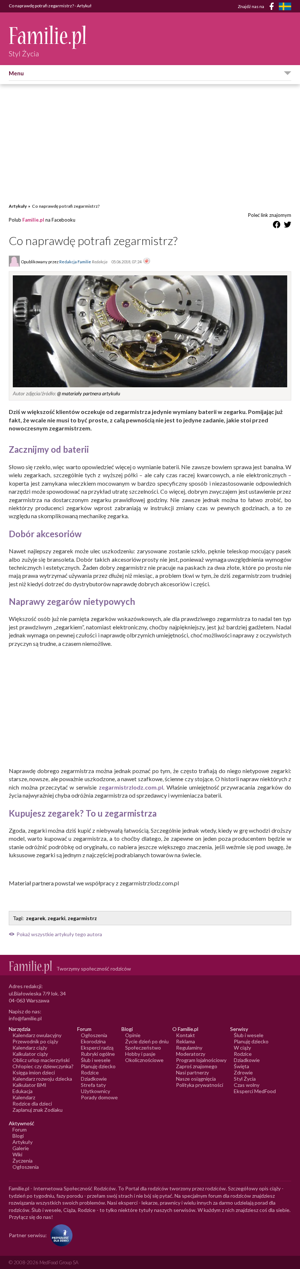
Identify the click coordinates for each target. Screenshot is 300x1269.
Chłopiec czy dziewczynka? (43, 1066)
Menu (16, 73)
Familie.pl (33, 220)
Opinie (132, 1035)
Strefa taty (93, 1085)
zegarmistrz (82, 918)
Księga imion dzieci (33, 1072)
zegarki (56, 918)
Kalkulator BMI (29, 1085)
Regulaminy (189, 1047)
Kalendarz (23, 1097)
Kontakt (185, 1035)
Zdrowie (243, 1072)
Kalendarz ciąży (29, 1047)
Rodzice (90, 1072)
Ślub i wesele (95, 1060)
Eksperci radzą (97, 1047)
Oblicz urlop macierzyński (41, 1060)
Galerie (20, 1148)
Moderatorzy (190, 1054)
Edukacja (22, 1091)
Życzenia (22, 1160)
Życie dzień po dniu (147, 1041)
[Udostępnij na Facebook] (276, 225)
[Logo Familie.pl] (48, 37)
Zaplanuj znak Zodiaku (37, 1110)
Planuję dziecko (98, 1066)
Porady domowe (99, 1097)
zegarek (35, 918)
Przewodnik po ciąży (35, 1041)
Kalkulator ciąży (30, 1054)
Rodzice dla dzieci (32, 1103)
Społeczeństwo (143, 1047)
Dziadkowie (94, 1079)
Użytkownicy (95, 1091)
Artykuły (18, 206)
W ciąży (242, 1047)
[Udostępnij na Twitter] (287, 225)
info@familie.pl (25, 1018)
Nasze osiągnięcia (196, 1079)
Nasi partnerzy (192, 1072)
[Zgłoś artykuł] (146, 261)
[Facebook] (273, 7)
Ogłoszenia (94, 1035)
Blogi (18, 1136)
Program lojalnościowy (201, 1060)
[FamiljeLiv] (285, 6)
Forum (19, 1129)
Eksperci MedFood (255, 1091)
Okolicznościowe (144, 1060)
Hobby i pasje (140, 1054)
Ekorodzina (93, 1041)
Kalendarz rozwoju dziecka (42, 1079)
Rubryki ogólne (98, 1054)
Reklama (185, 1041)
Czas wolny (246, 1085)
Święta (241, 1066)
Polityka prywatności (199, 1085)
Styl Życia (245, 1079)
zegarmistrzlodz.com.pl (131, 787)
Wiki (17, 1154)
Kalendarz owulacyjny (36, 1035)
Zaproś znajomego (196, 1066)
